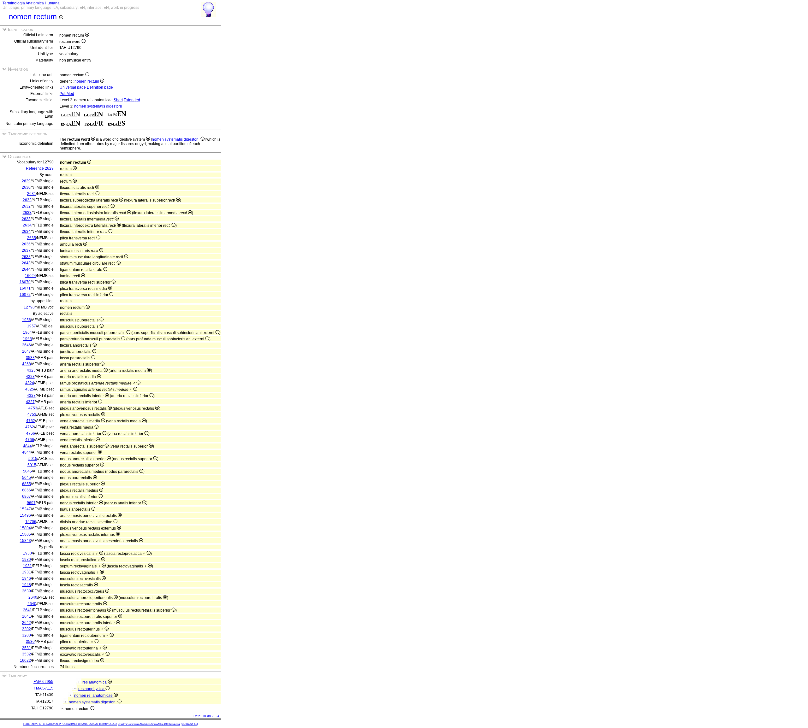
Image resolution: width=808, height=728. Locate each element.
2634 (27, 225)
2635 (31, 238)
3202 (26, 629)
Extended (132, 100)
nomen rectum (87, 81)
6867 (26, 496)
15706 (30, 522)
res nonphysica (91, 689)
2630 (26, 187)
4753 (32, 408)
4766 (30, 433)
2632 (27, 200)
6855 (26, 484)
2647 (26, 351)
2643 (26, 263)
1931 (27, 566)
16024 (30, 275)
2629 (26, 181)
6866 (26, 490)
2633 (27, 212)
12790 (29, 307)
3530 (30, 641)
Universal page (73, 87)
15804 (25, 528)
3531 (26, 648)
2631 (31, 193)
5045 (27, 471)
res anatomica (95, 682)
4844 (27, 446)
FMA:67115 (43, 688)
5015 (32, 458)
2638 (26, 257)
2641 (27, 610)
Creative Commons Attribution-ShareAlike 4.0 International (149, 724)
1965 (27, 339)
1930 (27, 553)
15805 (25, 534)
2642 (26, 622)
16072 (25, 294)
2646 (26, 345)
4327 (31, 395)
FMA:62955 (43, 681)
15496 (25, 515)
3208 (26, 635)
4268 (26, 364)
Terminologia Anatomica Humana (31, 3)
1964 (27, 332)
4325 (29, 389)
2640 (32, 597)
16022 (25, 660)
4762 (30, 421)
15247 (25, 509)
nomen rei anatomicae (94, 695)
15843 (25, 540)
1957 (31, 326)
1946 (26, 578)
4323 (31, 370)
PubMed (67, 93)
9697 (31, 503)
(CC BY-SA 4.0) (189, 724)
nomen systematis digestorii (98, 106)
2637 (26, 250)
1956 (26, 320)
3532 (26, 654)
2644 (26, 269)
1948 (26, 585)
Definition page (100, 87)
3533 (30, 357)
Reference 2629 (40, 168)
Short (118, 100)
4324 (29, 383)
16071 (25, 288)
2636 (26, 244)
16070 (25, 282)
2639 (26, 591)
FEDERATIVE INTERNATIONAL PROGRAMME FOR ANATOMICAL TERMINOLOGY (70, 724)
